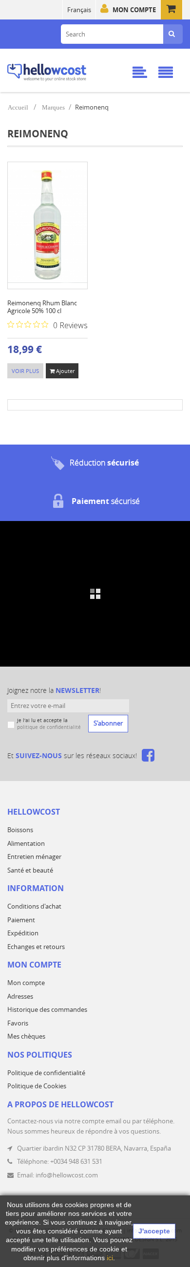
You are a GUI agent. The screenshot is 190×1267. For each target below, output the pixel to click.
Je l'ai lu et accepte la (49, 723)
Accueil (18, 107)
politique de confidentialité (49, 727)
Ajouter (65, 370)
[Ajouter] (44, 238)
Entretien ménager (34, 856)
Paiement (21, 919)
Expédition (22, 933)
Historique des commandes (47, 1009)
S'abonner (108, 723)
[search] (172, 34)
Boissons (20, 829)
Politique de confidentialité (46, 1072)
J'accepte (154, 1231)
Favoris (17, 1023)
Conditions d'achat (34, 906)
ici (110, 1258)
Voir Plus (25, 370)
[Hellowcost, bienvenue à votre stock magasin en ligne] (60, 70)
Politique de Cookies (36, 1085)
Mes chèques (26, 1036)
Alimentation (26, 843)
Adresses (20, 996)
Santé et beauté (30, 870)
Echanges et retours (36, 946)
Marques (53, 107)
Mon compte (134, 9)
